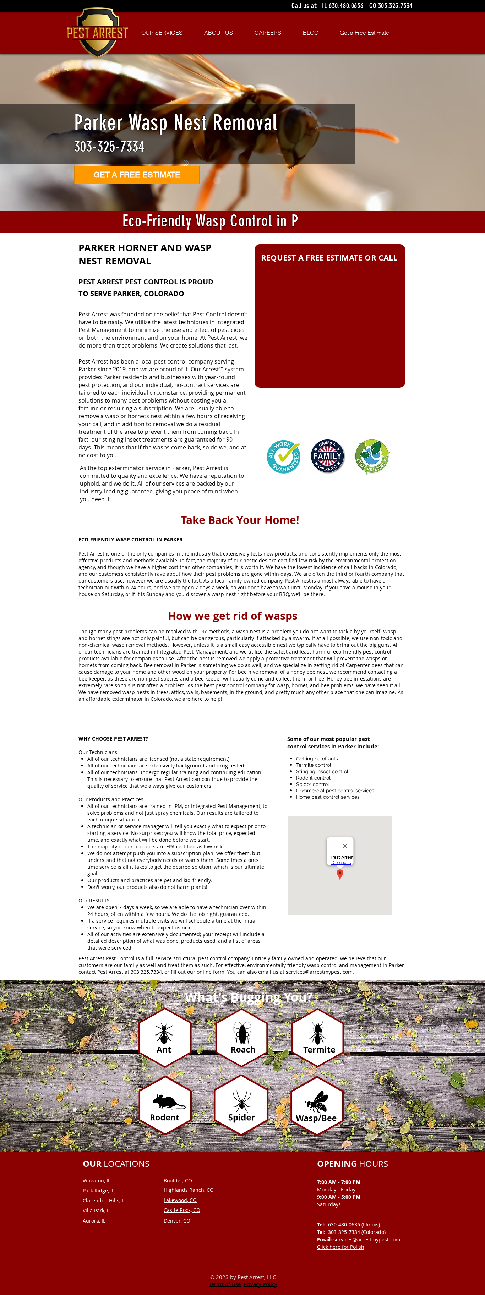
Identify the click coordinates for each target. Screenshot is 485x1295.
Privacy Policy (260, 1284)
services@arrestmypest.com (319, 971)
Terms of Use (225, 1284)
